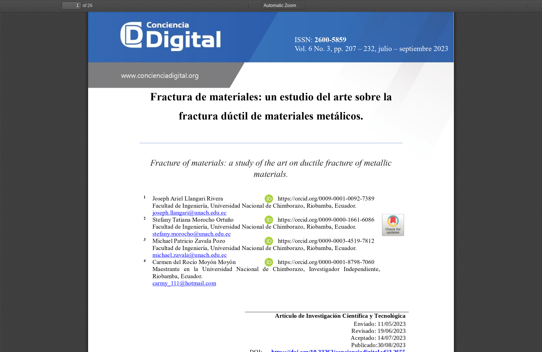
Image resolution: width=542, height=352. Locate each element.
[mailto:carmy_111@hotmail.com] (184, 282)
